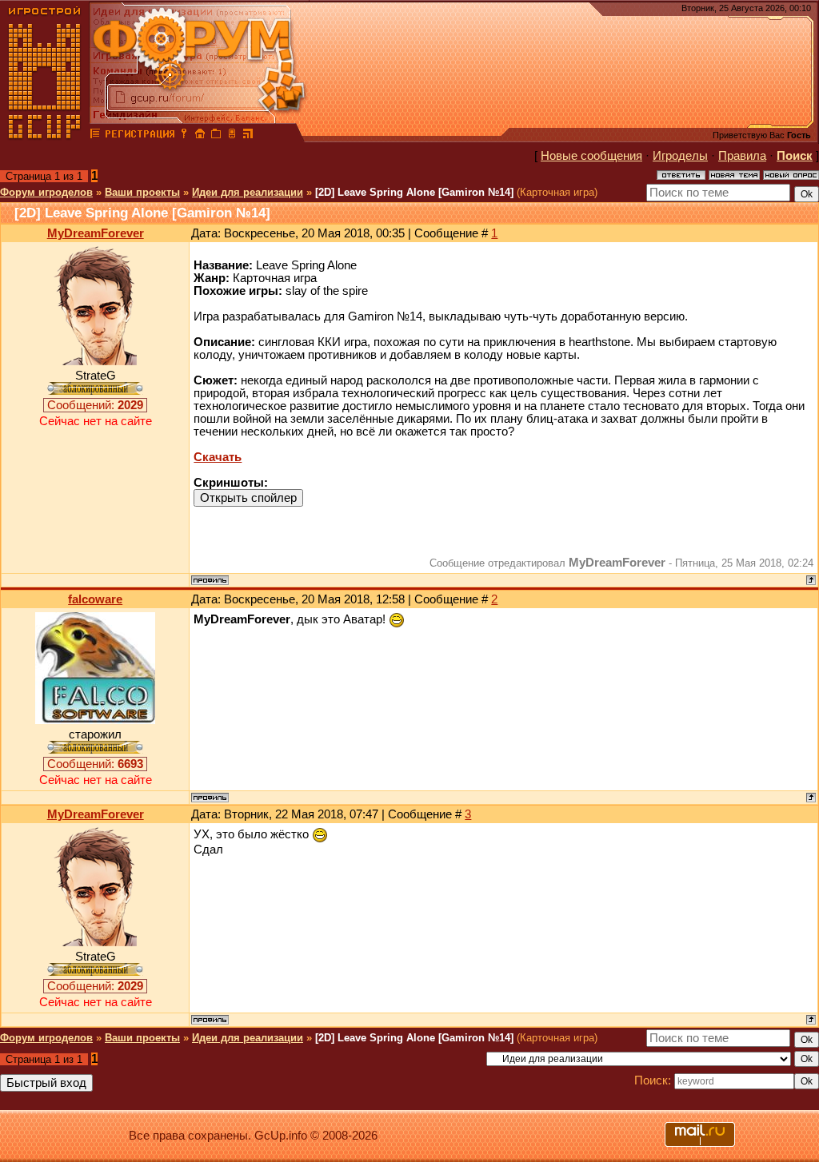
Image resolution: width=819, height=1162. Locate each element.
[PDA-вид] (232, 135)
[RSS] (248, 135)
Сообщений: (95, 405)
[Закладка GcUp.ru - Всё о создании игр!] (216, 135)
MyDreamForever (95, 233)
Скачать (218, 457)
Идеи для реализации (247, 192)
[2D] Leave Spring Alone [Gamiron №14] (414, 192)
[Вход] (184, 135)
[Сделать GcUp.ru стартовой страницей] (200, 135)
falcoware (95, 599)
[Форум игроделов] (95, 135)
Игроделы (680, 155)
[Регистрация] (139, 135)
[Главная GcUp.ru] (44, 135)
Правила (742, 155)
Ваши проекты (142, 192)
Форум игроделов (46, 192)
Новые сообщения (591, 155)
